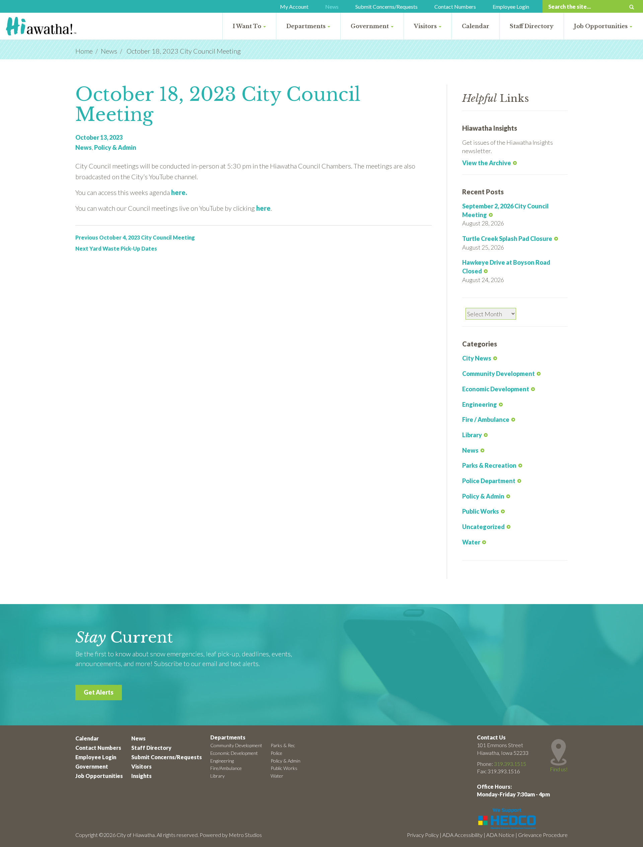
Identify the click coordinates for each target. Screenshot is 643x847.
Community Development (498, 373)
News (332, 6)
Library (472, 435)
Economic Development (495, 389)
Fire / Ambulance (485, 419)
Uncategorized (483, 526)
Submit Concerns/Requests (386, 6)
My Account (294, 6)
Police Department (488, 480)
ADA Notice (500, 835)
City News (476, 358)
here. (179, 192)
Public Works (480, 511)
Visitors (426, 26)
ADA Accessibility (462, 835)
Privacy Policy (423, 835)
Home (84, 51)
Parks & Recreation (489, 465)
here (263, 208)
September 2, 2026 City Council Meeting (505, 210)
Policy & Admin (115, 147)
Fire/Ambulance (226, 768)
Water (471, 542)
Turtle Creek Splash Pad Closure (507, 238)
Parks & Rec (283, 745)
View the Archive (486, 163)
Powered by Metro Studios (231, 835)
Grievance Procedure (543, 835)
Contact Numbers (455, 6)
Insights (141, 776)
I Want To (248, 26)
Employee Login (511, 6)
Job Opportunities (601, 26)
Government (370, 26)
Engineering (479, 404)
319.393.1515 (510, 764)
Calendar (475, 26)
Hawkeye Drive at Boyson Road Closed (506, 267)
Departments (306, 26)
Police (276, 753)
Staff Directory (532, 26)
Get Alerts (99, 692)
